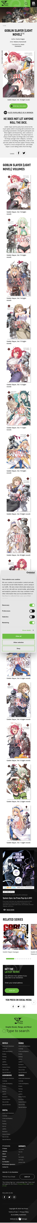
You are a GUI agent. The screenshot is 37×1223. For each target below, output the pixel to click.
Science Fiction (6, 1067)
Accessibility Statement (18, 1215)
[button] (10, 958)
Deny (18, 648)
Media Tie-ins (22, 1097)
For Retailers (5, 1162)
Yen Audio (21, 1157)
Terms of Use (13, 1212)
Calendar (4, 1151)
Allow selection (18, 642)
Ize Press (20, 1160)
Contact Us (5, 1167)
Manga (21, 1043)
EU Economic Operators (8, 1164)
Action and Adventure (8, 1046)
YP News (4, 1148)
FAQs (3, 1159)
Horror (4, 1059)
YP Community (6, 1146)
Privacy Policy (22, 1184)
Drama (4, 1054)
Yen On (20, 1152)
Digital (5, 1110)
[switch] (32, 610)
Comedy (4, 1049)
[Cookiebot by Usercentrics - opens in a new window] (26, 573)
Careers (4, 1156)
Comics (21, 1075)
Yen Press (21, 1149)
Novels (5, 1043)
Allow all (18, 636)
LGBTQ (4, 1062)
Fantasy (4, 1056)
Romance (4, 1064)
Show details (26, 630)
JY (18, 1154)
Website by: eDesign (18, 1219)
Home (4, 25)
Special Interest (6, 1072)
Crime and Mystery (7, 1051)
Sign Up (27, 1177)
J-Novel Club (21, 1162)
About (4, 1154)
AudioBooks (7, 1075)
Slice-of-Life (5, 1070)
